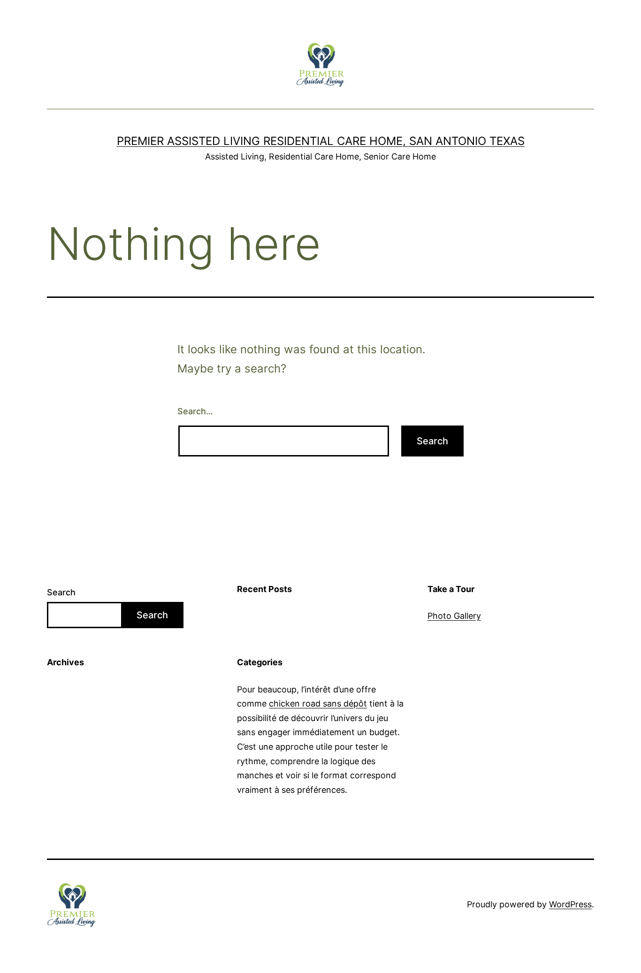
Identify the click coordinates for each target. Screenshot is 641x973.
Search (61, 592)
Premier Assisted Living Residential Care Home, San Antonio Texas (321, 141)
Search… (195, 411)
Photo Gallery (454, 616)
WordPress (570, 904)
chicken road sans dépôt (318, 703)
